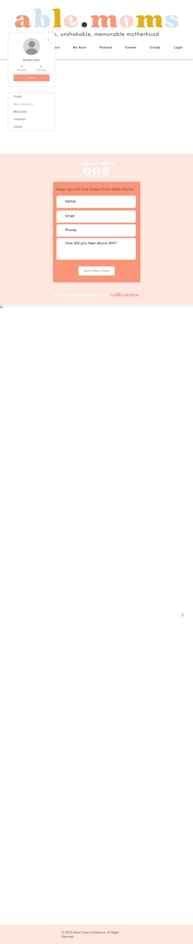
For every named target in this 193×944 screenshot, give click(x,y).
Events (18, 126)
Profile (17, 96)
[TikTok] (87, 171)
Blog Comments (23, 104)
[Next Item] (182, 615)
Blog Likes (20, 111)
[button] (79, 47)
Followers (20, 119)
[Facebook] (96, 171)
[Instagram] (106, 171)
